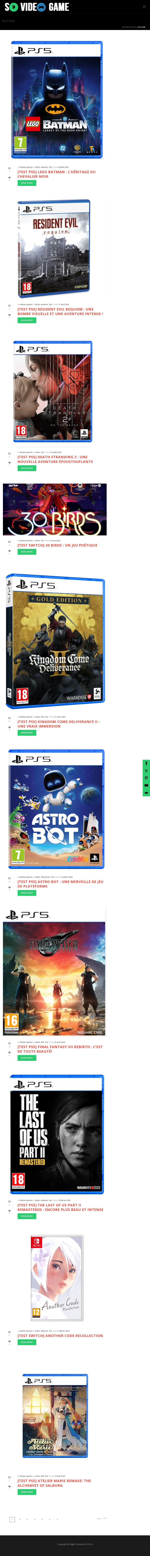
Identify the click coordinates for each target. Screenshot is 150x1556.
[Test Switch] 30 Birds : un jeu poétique (57, 545)
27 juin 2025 (55, 540)
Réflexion (44, 1331)
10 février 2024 (64, 1200)
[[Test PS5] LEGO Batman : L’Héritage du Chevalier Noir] (55, 99)
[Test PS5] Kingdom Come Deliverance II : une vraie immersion (59, 724)
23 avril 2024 (59, 1042)
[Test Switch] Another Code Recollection (60, 1335)
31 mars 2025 (59, 717)
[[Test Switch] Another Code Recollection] (55, 1279)
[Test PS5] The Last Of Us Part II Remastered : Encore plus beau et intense (60, 1207)
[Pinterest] (146, 778)
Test (134, 27)
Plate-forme (45, 877)
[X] (146, 770)
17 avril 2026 (63, 304)
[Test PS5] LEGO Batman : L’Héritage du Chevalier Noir (57, 174)
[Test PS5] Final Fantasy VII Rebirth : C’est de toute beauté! (60, 1049)
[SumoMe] (146, 792)
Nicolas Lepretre (26, 167)
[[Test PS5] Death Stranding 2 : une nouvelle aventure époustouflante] (55, 391)
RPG (42, 717)
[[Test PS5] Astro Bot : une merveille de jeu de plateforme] (55, 810)
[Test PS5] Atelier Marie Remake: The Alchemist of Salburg (54, 1483)
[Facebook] (146, 763)
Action (37, 167)
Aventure (44, 167)
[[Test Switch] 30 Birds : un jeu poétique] (55, 509)
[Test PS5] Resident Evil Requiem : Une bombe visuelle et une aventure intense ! (60, 311)
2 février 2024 (64, 1331)
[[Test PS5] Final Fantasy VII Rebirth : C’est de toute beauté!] (55, 972)
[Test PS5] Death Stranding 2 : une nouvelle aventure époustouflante (55, 459)
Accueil (126, 27)
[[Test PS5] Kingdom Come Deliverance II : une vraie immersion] (55, 641)
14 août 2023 (59, 1476)
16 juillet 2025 (56, 452)
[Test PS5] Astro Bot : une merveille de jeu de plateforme (61, 884)
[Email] (146, 785)
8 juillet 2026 (63, 167)
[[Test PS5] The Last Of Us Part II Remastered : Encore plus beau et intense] (55, 1134)
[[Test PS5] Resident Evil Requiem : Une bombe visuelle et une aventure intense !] (55, 248)
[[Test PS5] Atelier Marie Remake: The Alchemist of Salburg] (55, 1416)
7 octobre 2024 (66, 877)
